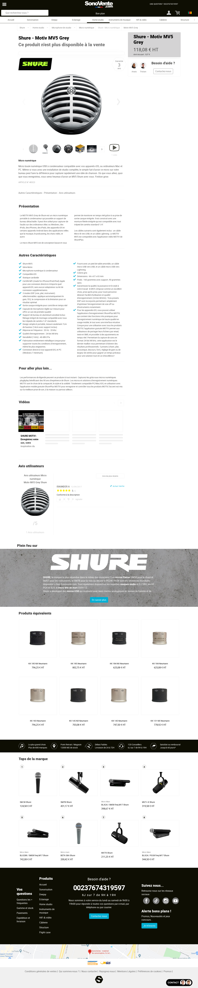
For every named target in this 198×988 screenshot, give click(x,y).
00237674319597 (99, 887)
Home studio (98, 19)
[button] (118, 102)
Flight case (44, 932)
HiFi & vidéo (141, 19)
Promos (167, 971)
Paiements (22, 913)
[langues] (189, 13)
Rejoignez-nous (107, 971)
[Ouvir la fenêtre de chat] (179, 983)
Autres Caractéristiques (30, 192)
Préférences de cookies (149, 971)
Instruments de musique (119, 19)
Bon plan (100, 13)
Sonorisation (32, 19)
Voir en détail (38, 662)
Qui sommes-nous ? (69, 971)
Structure (185, 19)
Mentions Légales (126, 971)
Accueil (11, 19)
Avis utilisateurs (67, 192)
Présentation (50, 192)
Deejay (54, 19)
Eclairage (76, 19)
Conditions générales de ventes (41, 971)
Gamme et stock (25, 908)
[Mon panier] (177, 13)
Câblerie (163, 19)
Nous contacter (89, 971)
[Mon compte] (169, 13)
